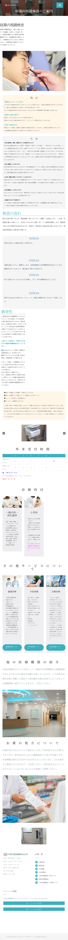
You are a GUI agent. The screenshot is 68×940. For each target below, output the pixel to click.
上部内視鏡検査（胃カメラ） (48, 876)
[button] (3, 433)
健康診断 (41, 865)
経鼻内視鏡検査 (44, 879)
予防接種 (41, 869)
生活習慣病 (42, 872)
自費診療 (41, 862)
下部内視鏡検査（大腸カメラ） (48, 882)
